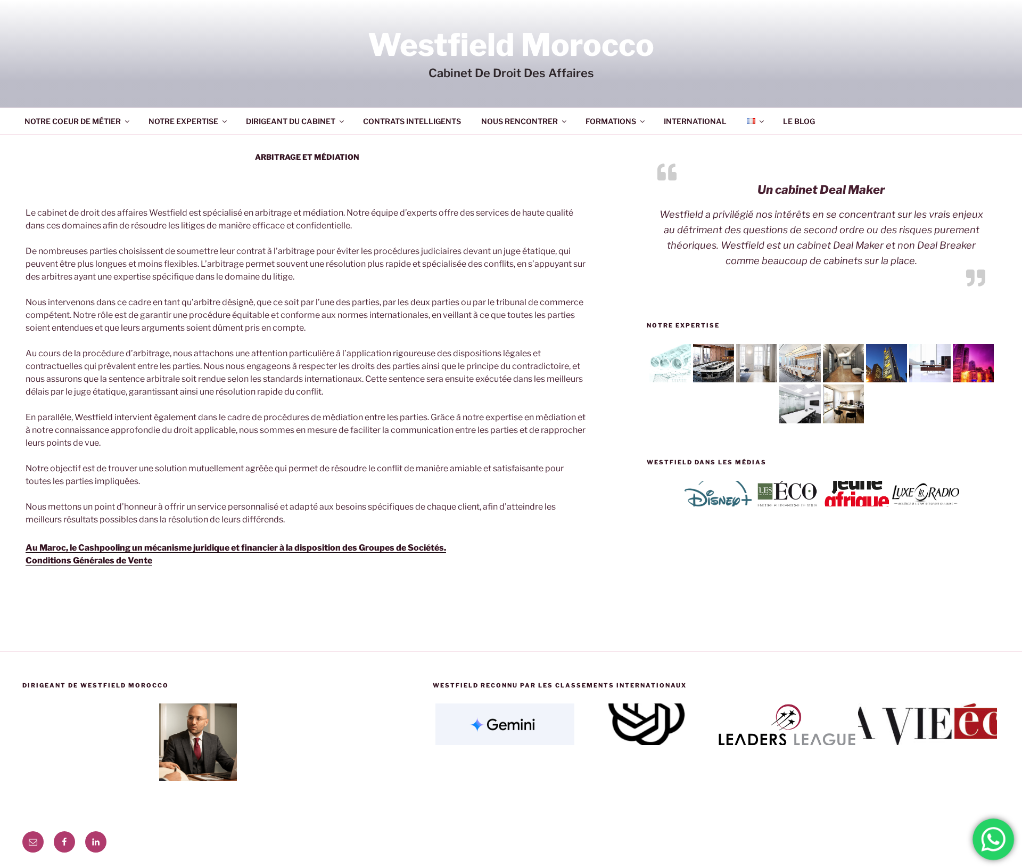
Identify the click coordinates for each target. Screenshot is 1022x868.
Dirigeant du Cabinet (290, 121)
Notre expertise (183, 121)
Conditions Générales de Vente (89, 560)
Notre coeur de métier (72, 121)
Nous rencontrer (519, 121)
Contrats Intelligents (412, 121)
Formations (611, 121)
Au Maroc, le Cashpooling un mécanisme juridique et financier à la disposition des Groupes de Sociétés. (236, 548)
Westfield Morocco (511, 44)
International (695, 121)
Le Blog (799, 121)
